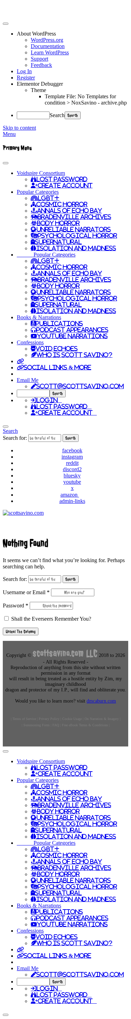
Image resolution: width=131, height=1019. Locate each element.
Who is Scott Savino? (74, 355)
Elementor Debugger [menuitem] (40, 84)
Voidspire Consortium (41, 173)
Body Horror (58, 223)
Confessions (30, 342)
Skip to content (19, 128)
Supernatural (58, 242)
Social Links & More (57, 367)
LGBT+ (48, 198)
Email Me (27, 380)
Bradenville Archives (74, 217)
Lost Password (61, 179)
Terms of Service (24, 719)
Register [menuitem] (26, 78)
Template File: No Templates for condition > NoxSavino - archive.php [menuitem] (86, 99)
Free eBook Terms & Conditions (85, 725)
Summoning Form (36, 725)
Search (57, 115)
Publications (59, 323)
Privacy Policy (49, 719)
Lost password (64, 406)
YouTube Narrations (72, 336)
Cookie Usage (72, 719)
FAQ (55, 725)
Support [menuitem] (39, 59)
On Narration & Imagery (102, 719)
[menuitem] (72, 34)
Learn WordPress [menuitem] (50, 52)
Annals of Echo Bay (69, 210)
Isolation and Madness (76, 248)
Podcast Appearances (72, 329)
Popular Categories (38, 192)
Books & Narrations (39, 317)
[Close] (5, 427)
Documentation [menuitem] (48, 46)
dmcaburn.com (101, 701)
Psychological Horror (77, 235)
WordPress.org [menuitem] (47, 40)
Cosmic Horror (61, 204)
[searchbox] (33, 393)
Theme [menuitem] (38, 90)
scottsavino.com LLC (65, 653)
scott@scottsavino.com (80, 386)
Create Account (65, 185)
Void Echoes (57, 348)
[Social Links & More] (20, 361)
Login (49, 400)
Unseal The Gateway (21, 631)
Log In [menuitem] (24, 71)
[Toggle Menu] (5, 163)
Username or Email (26, 592)
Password (15, 605)
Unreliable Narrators (73, 229)
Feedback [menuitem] (41, 65)
